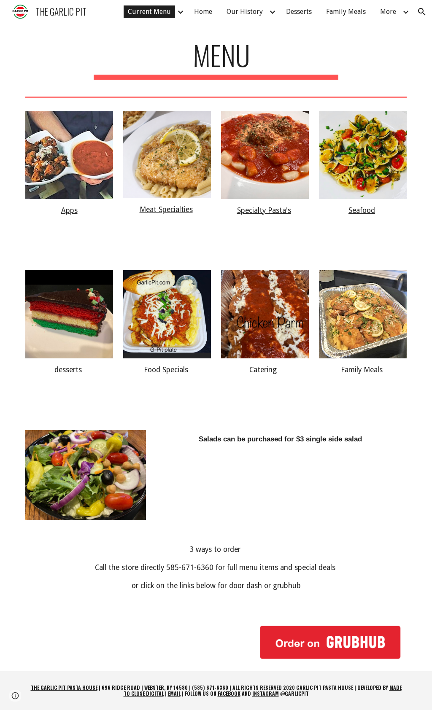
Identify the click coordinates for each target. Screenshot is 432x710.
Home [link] (203, 12)
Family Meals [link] (346, 12)
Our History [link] (245, 12)
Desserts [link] (299, 12)
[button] (422, 12)
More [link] (388, 12)
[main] (215, 59)
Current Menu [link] (149, 12)
